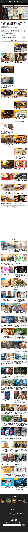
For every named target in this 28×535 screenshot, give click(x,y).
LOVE (2, 254)
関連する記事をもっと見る (14, 207)
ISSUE (16, 316)
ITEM (15, 466)
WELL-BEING (3, 279)
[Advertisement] (14, 224)
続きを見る (14, 40)
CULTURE (16, 279)
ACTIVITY (2, 66)
